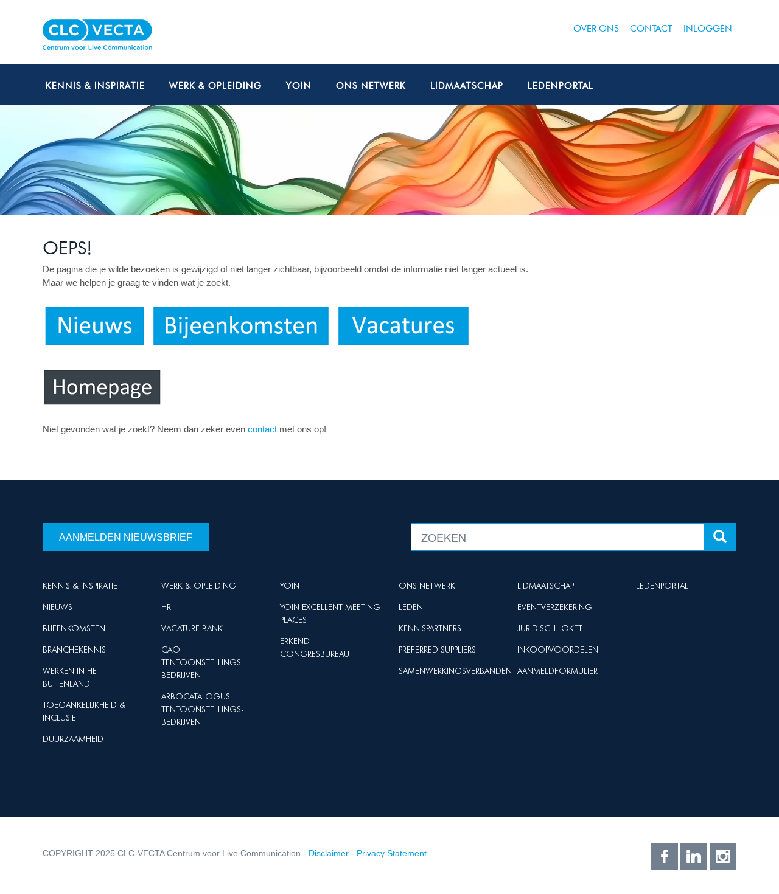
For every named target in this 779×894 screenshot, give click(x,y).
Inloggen (707, 28)
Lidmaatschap (466, 85)
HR (166, 607)
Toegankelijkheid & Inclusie (84, 711)
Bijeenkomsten (74, 628)
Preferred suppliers (437, 649)
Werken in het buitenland (72, 677)
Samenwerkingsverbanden (455, 671)
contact (263, 429)
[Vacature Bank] (403, 325)
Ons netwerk (371, 85)
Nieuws (57, 607)
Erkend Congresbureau (314, 647)
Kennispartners (430, 628)
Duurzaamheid (73, 739)
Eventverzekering (554, 607)
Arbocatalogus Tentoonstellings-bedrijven (202, 709)
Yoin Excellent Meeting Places (330, 613)
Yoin (299, 85)
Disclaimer (329, 853)
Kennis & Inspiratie (95, 85)
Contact (651, 28)
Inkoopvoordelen (557, 649)
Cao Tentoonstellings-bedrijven (202, 662)
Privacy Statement (392, 853)
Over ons (596, 28)
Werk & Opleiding (215, 85)
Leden (411, 607)
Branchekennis (74, 649)
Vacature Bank (192, 628)
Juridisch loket (549, 628)
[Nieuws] (94, 325)
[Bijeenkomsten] (241, 325)
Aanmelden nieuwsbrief (125, 537)
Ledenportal (560, 85)
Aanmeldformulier (557, 671)
